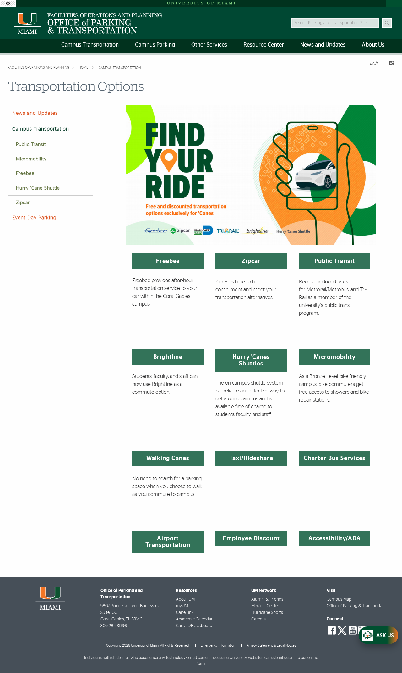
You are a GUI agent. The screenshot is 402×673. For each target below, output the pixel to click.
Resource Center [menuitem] (263, 45)
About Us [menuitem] (373, 45)
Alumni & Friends (267, 599)
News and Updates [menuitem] (322, 45)
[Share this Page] (389, 64)
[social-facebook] (332, 630)
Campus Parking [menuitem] (155, 45)
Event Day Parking (34, 217)
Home (84, 67)
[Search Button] (387, 23)
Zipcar (23, 202)
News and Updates (35, 113)
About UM (185, 599)
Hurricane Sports (267, 612)
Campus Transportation (120, 68)
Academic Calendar (194, 619)
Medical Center (265, 606)
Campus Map (339, 599)
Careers (258, 619)
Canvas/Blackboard (194, 626)
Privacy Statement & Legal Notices (271, 645)
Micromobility (31, 159)
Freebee (25, 173)
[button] (388, 655)
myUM (182, 606)
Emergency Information (218, 645)
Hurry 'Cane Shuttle (38, 188)
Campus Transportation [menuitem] (90, 45)
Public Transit (31, 144)
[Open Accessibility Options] (8, 3)
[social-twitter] (342, 630)
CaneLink (185, 612)
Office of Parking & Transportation (358, 606)
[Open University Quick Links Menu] (394, 3)
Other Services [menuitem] (209, 45)
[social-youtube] (353, 630)
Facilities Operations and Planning (38, 67)
